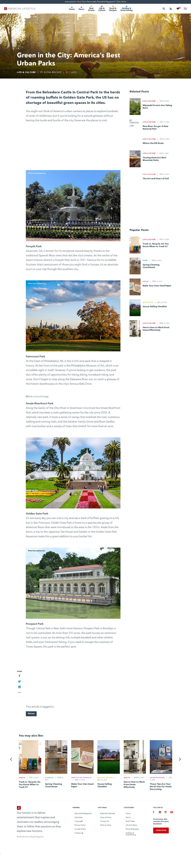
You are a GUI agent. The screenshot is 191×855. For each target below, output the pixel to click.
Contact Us (104, 821)
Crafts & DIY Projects (81, 778)
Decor (81, 9)
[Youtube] (171, 812)
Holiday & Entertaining (127, 9)
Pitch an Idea (105, 825)
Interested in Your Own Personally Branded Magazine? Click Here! (95, 2)
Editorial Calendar (107, 813)
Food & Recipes (113, 9)
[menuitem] (72, 9)
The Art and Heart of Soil (156, 179)
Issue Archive (105, 817)
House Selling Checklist (155, 307)
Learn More (161, 830)
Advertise (79, 817)
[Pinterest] (160, 812)
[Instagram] (165, 812)
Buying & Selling (105, 778)
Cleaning (49, 778)
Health (22, 778)
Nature (31, 714)
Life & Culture (101, 9)
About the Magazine (83, 813)
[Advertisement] (73, 150)
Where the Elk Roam (153, 143)
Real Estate (91, 9)
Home (72, 9)
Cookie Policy (80, 829)
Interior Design (157, 778)
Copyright (79, 821)
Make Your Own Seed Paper (157, 286)
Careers (78, 833)
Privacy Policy (80, 825)
